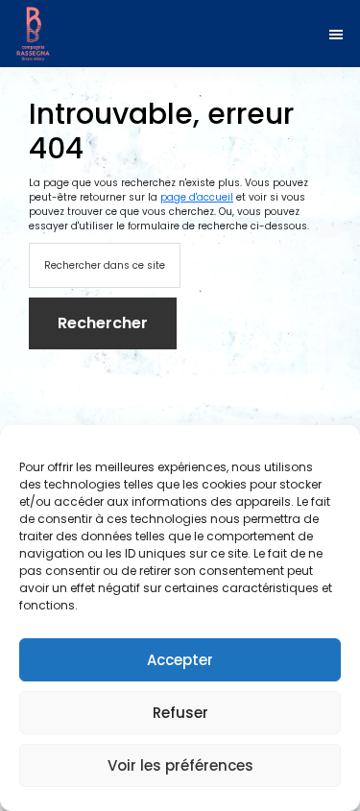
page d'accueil (196, 197)
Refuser (180, 713)
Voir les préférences (180, 765)
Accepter (180, 660)
